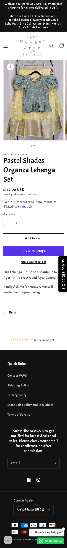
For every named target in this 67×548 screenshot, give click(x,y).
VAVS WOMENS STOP (28, 539)
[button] (6, 46)
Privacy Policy (17, 395)
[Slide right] (42, 146)
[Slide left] (24, 146)
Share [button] (13, 312)
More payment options (33, 261)
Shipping (7, 194)
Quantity (9, 214)
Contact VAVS (17, 376)
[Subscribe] (55, 463)
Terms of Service (19, 415)
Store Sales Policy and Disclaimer (30, 405)
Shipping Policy (18, 385)
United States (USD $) (30, 509)
